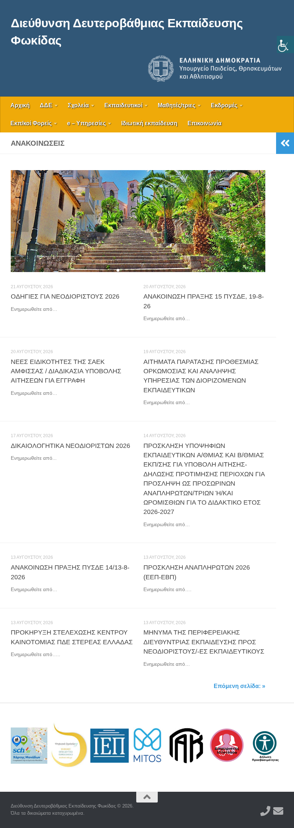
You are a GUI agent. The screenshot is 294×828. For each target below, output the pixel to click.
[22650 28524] (265, 811)
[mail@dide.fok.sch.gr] (278, 811)
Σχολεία (78, 105)
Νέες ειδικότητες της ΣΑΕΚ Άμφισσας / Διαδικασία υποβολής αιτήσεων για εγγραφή (66, 371)
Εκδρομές (224, 105)
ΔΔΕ (46, 105)
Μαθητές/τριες (176, 105)
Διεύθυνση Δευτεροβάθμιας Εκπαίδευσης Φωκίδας (127, 31)
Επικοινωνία (205, 123)
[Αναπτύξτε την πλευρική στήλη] (285, 143)
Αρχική (20, 105)
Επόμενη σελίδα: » (239, 686)
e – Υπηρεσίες (86, 123)
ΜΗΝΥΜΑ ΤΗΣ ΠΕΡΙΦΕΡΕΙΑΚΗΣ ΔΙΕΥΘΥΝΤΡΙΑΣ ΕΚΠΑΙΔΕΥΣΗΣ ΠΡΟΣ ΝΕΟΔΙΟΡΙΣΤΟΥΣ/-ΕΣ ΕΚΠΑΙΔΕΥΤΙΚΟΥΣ (203, 642)
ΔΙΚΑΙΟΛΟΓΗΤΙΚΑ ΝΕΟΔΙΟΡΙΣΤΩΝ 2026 (70, 445)
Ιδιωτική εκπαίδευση (149, 123)
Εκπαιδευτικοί (123, 105)
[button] (106, 270)
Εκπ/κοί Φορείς (31, 123)
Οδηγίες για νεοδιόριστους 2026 (65, 296)
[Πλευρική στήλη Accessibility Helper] (285, 44)
